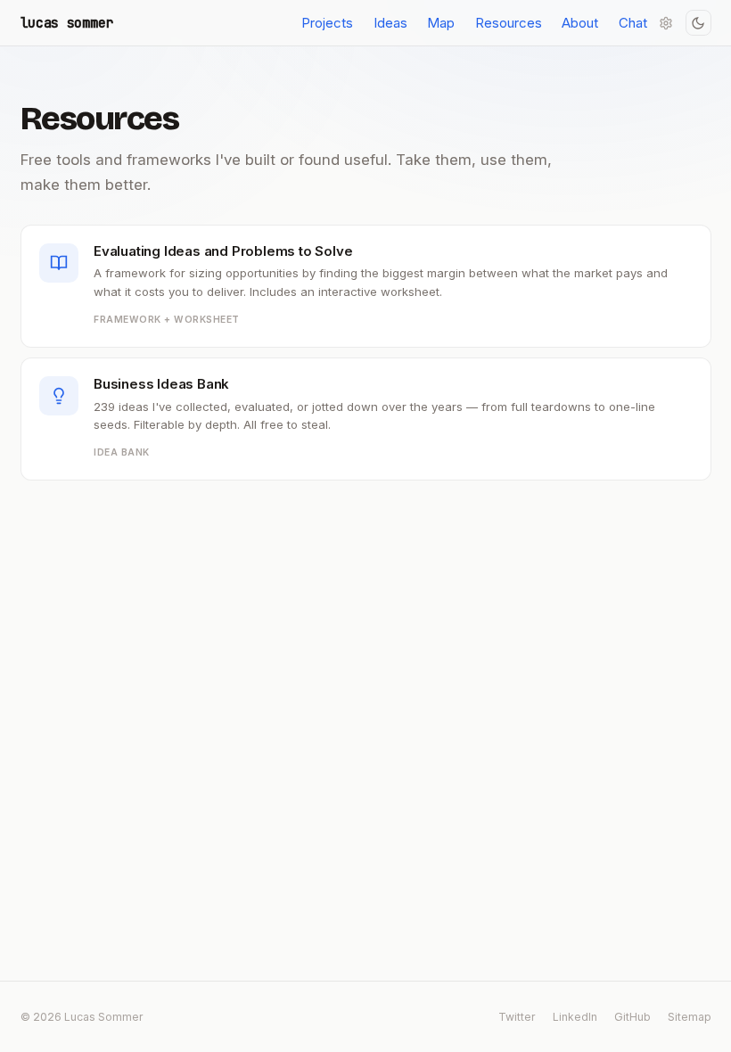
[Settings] (666, 23)
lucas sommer (67, 23)
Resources (508, 22)
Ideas (390, 22)
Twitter (517, 1016)
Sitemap (689, 1016)
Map (441, 22)
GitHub (632, 1016)
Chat (633, 22)
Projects (327, 22)
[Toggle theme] (698, 23)
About (580, 22)
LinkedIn (575, 1016)
